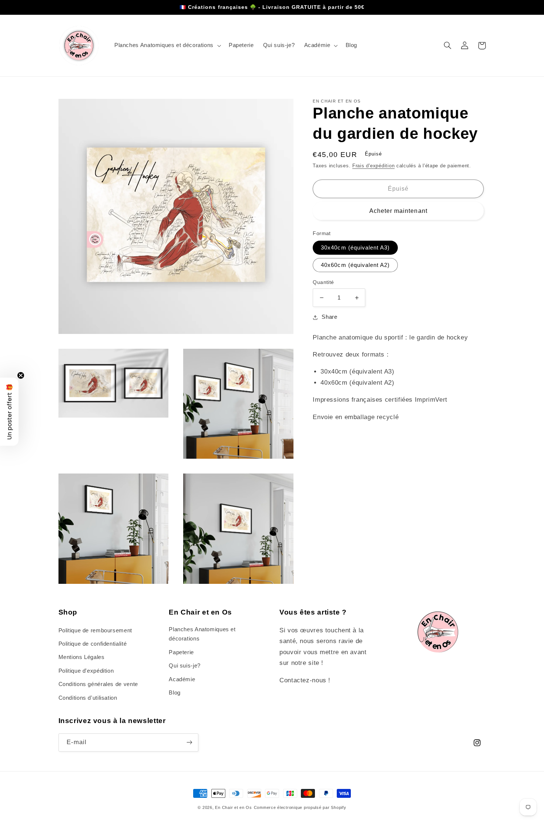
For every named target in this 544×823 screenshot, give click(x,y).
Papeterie (181, 652)
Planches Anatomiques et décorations (202, 634)
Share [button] (329, 317)
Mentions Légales (81, 657)
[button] (167, 45)
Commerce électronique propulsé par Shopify (300, 807)
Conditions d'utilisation (87, 698)
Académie (182, 679)
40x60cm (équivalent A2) (355, 265)
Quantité (323, 282)
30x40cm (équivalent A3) (355, 248)
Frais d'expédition (373, 165)
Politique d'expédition (86, 671)
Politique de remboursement (95, 630)
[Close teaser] (20, 375)
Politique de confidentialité (92, 644)
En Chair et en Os (233, 807)
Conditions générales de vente (98, 684)
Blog (175, 693)
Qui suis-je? (185, 666)
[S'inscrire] (189, 742)
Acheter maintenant (398, 211)
